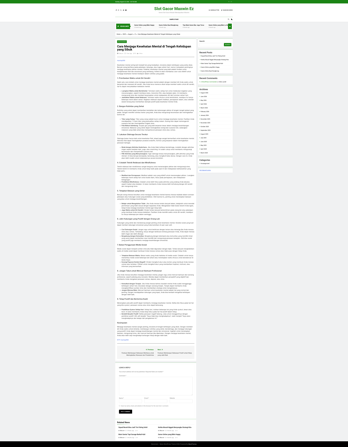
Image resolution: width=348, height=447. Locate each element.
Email (146, 398)
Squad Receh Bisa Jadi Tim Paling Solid (132, 427)
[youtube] (126, 10)
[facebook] (116, 10)
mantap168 (121, 60)
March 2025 (204, 153)
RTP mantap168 (123, 340)
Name (121, 398)
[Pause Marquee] (230, 26)
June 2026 (204, 96)
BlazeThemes (192, 444)
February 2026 (205, 111)
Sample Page (173, 19)
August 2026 (204, 93)
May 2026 (203, 100)
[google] (123, 10)
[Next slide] (231, 1)
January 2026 (205, 115)
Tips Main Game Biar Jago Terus (168, 25)
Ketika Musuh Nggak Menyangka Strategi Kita (174, 427)
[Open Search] (228, 19)
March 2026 (204, 108)
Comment (122, 376)
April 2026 (204, 104)
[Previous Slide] (229, 1)
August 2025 (204, 134)
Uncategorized (122, 41)
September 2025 (205, 130)
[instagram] (118, 10)
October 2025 (205, 126)
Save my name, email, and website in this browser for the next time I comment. (145, 406)
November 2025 (205, 123)
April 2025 (204, 149)
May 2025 (203, 145)
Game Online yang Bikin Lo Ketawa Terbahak (198, 25)
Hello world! (222, 82)
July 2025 (203, 138)
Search (202, 41)
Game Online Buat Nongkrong (143, 25)
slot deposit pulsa (205, 170)
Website (172, 398)
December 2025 (205, 119)
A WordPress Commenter (209, 82)
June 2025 (204, 141)
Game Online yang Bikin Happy (215, 1)
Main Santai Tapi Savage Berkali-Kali (131, 434)
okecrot (121, 53)
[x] (121, 10)
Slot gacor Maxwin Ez (174, 8)
